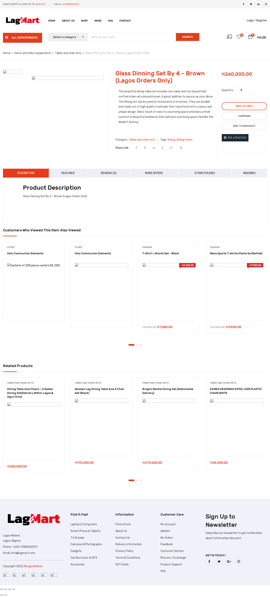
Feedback (166, 544)
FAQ (110, 20)
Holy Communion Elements (25, 253)
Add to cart (244, 106)
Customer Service (172, 551)
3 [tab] (141, 345)
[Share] (9, 589)
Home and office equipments (32, 53)
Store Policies (204, 173)
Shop (84, 20)
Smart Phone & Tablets (85, 531)
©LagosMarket (33, 566)
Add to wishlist (244, 125)
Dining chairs (185, 139)
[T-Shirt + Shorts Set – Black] (169, 289)
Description (25, 173)
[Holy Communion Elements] (33, 286)
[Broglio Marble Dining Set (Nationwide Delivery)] (169, 425)
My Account (168, 524)
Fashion (147, 247)
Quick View (33, 304)
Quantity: (228, 90)
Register (261, 20)
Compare (244, 115)
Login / (251, 20)
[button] (250, 37)
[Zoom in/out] (1, 589)
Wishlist (165, 531)
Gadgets (76, 551)
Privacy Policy (124, 551)
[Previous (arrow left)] (1, 595)
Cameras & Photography (86, 544)
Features (68, 173)
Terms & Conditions (127, 557)
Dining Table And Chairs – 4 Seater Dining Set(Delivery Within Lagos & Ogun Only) (30, 392)
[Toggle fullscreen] (5, 589)
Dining (171, 139)
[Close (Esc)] (13, 589)
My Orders (166, 537)
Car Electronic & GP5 (84, 557)
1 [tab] (131, 345)
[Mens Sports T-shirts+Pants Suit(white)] (236, 289)
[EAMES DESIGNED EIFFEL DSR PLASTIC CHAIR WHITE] (236, 425)
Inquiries (249, 173)
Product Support (171, 564)
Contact (125, 20)
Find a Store (123, 524)
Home (51, 20)
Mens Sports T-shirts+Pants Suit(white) (236, 253)
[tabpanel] (34, 285)
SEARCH (187, 36)
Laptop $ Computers (84, 524)
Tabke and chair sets (68, 53)
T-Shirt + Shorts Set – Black (160, 253)
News (97, 20)
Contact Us (122, 537)
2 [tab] (137, 345)
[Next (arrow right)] (5, 595)
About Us (68, 20)
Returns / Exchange (173, 557)
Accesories (78, 564)
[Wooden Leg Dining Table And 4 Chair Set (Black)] (101, 425)
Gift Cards (122, 564)
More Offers (154, 173)
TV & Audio (77, 537)
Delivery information (128, 544)
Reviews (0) (108, 173)
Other (11, 247)
